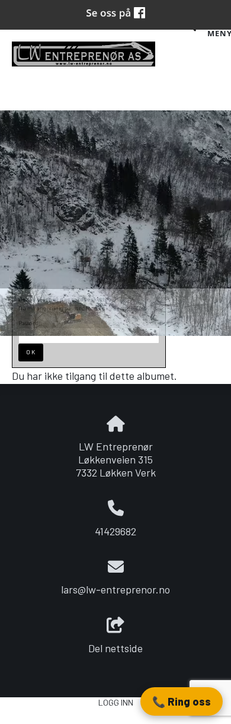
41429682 (115, 531)
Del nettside (115, 648)
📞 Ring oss (181, 701)
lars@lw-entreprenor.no (115, 589)
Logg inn (115, 702)
